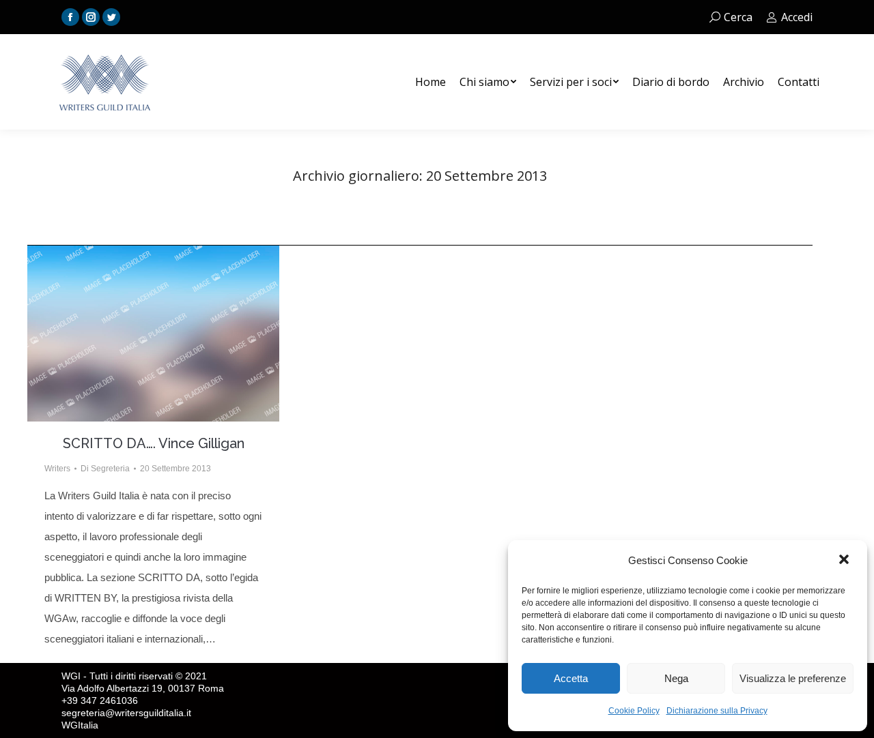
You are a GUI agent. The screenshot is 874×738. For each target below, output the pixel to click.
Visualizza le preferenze (792, 678)
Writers (57, 468)
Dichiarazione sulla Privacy (716, 710)
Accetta (571, 678)
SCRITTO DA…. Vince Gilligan (153, 443)
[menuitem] (430, 82)
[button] (845, 560)
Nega (676, 678)
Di (105, 468)
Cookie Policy (634, 710)
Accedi (797, 17)
